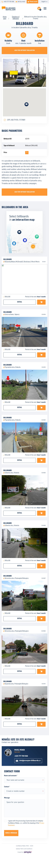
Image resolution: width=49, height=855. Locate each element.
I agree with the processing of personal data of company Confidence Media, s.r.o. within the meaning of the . (26, 823)
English (44, 1)
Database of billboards (15, 18)
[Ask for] (41, 302)
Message (7, 798)
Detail (19, 302)
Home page (4, 18)
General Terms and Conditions (24, 849)
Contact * (7, 787)
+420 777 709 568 (21, 756)
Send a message (11, 833)
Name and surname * (10, 776)
